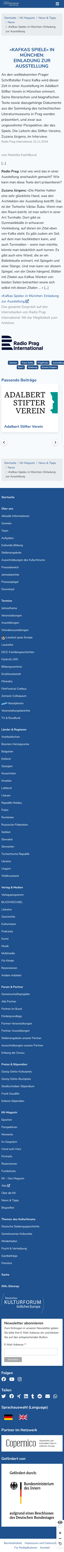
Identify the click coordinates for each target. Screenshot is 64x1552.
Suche (5, 1274)
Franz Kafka (27, 362)
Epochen (6, 1120)
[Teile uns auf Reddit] (40, 1396)
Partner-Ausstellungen (15, 1031)
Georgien (7, 766)
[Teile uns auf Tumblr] (33, 1396)
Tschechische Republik (15, 854)
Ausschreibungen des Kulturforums (23, 560)
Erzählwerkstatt (11, 674)
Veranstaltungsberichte (15, 710)
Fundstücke (8, 1171)
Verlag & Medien (12, 887)
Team (4, 531)
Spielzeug (32, 367)
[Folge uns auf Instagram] (20, 1379)
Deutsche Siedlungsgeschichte (20, 1226)
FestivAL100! (9, 659)
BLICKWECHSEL (12, 902)
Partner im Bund (11, 1009)
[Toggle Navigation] (57, 4)
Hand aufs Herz (11, 1149)
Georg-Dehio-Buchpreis (16, 1079)
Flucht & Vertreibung (14, 1248)
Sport (20, 367)
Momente (7, 1134)
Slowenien (7, 846)
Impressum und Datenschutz (42, 1543)
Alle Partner (8, 1001)
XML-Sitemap (10, 1286)
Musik (5, 946)
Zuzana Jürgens (49, 367)
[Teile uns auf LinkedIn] (27, 1396)
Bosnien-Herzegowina (15, 744)
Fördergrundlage (11, 1016)
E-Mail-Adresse (15, 1345)
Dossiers (6, 1263)
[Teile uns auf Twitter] (4, 1396)
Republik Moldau (11, 803)
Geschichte (8, 917)
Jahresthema (9, 608)
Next (55, 442)
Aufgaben (7, 538)
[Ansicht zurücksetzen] (60, 1544)
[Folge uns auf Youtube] (12, 1379)
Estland (6, 759)
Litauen (6, 795)
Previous (4, 442)
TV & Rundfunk (10, 718)
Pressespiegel (9, 582)
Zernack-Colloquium (13, 696)
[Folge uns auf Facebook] (4, 1379)
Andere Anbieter (11, 975)
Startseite (7, 497)
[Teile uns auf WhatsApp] (56, 1396)
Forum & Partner (12, 987)
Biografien (7, 1208)
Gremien (6, 523)
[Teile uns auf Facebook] (12, 1396)
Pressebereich (10, 567)
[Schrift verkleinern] (60, 1538)
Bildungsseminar (11, 667)
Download (7, 589)
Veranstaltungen (11, 615)
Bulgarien (7, 751)
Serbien (6, 832)
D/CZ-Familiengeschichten (17, 652)
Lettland (6, 788)
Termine (6, 601)
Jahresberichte (10, 575)
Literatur (13, 362)
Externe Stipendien (12, 1101)
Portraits (6, 1156)
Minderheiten (9, 1241)
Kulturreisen (8, 924)
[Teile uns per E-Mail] (48, 1396)
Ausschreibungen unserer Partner (22, 1045)
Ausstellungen (10, 623)
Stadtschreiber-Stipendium (17, 1086)
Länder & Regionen (14, 729)
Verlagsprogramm (12, 895)
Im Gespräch (9, 1142)
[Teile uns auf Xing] (20, 1396)
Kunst (5, 939)
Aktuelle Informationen (15, 516)
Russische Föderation (14, 825)
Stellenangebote (11, 552)
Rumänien (7, 817)
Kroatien (6, 781)
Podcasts (7, 931)
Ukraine (6, 861)
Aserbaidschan (10, 737)
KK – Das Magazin (12, 1178)
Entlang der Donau (13, 1053)
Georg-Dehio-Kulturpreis (16, 1071)
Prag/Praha (43, 362)
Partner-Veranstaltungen (16, 1023)
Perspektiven (9, 1127)
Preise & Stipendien (14, 1064)
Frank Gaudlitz (10, 1093)
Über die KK (8, 1193)
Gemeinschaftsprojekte (15, 994)
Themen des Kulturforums (18, 1219)
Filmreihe (6, 681)
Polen (4, 810)
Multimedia (8, 953)
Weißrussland (10, 876)
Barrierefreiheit (13, 1543)
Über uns (7, 509)
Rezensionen (9, 968)
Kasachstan (8, 773)
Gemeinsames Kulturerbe (16, 1234)
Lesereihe (7, 645)
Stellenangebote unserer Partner (21, 1038)
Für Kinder (7, 960)
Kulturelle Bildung (12, 545)
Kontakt (45, 1547)
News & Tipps (10, 1200)
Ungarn (6, 868)
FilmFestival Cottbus (14, 689)
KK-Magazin (9, 1112)
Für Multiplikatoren (25, 1547)
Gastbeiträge (9, 1256)
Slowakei (7, 839)
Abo (4, 1185)
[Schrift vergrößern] (60, 1533)
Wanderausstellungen (15, 630)
